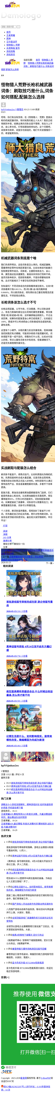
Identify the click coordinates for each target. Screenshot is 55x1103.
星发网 (23, 1078)
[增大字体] (4, 77)
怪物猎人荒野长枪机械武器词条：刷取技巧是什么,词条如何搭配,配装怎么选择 (27, 66)
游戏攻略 (10, 51)
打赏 (5, 526)
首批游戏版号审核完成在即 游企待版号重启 (31, 783)
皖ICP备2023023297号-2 (14, 1086)
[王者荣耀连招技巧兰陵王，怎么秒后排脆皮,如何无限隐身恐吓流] (4, 750)
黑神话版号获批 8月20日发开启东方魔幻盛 (31, 786)
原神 (8, 38)
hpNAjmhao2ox (12, 109)
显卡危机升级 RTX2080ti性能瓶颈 (28, 963)
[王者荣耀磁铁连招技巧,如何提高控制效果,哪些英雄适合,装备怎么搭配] (2, 750)
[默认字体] (3, 77)
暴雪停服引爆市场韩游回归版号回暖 (29, 949)
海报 (5, 534)
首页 (8, 32)
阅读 (5, 531)
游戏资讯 (10, 54)
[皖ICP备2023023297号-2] (27, 1097)
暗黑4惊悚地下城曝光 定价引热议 (28, 935)
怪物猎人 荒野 (13, 45)
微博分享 (7, 541)
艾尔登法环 (11, 42)
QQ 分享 (7, 537)
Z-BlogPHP (46, 1078)
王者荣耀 (10, 35)
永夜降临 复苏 (13, 48)
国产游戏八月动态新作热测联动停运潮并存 (32, 904)
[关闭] (2, 982)
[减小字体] (1, 77)
